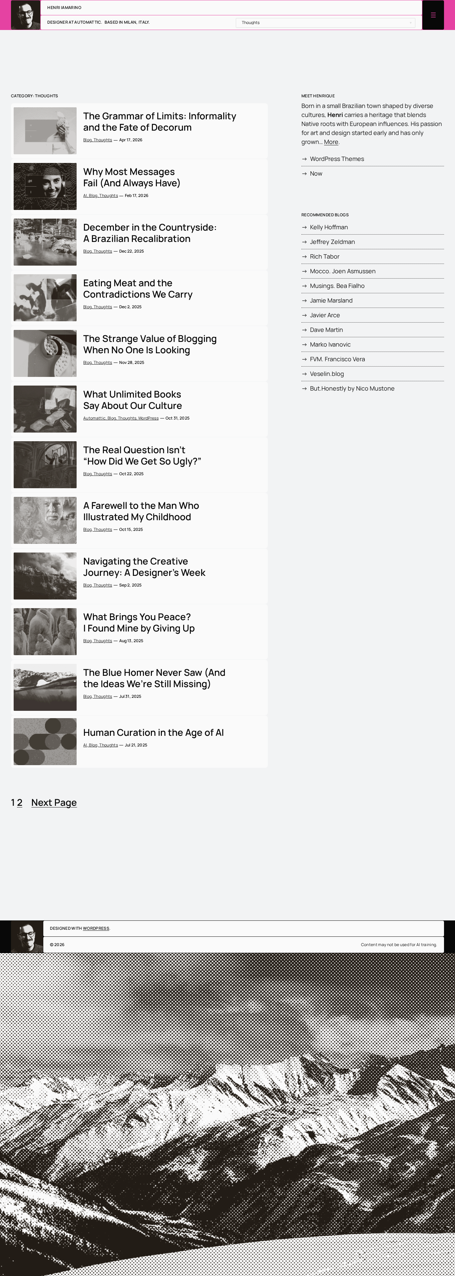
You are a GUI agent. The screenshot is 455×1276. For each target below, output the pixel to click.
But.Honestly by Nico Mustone (352, 388)
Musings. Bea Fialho (337, 286)
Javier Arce (325, 315)
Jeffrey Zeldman (332, 242)
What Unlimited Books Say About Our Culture (132, 400)
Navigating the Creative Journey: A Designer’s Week (144, 567)
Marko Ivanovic (330, 344)
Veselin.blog (327, 374)
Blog (87, 140)
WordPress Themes (337, 159)
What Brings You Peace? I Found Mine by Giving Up (139, 622)
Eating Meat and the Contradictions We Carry (138, 288)
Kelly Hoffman (329, 227)
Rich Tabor (324, 256)
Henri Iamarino (64, 7)
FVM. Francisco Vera (337, 359)
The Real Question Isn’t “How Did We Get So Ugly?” (142, 455)
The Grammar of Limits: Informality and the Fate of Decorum (159, 121)
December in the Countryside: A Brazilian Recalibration (150, 233)
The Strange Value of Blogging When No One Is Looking (150, 344)
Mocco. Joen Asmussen (343, 271)
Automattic (94, 418)
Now (316, 173)
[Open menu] (433, 15)
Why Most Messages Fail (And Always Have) (132, 177)
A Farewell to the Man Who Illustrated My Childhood (141, 511)
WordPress (148, 418)
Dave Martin (326, 330)
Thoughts (103, 140)
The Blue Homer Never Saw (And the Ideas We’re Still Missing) (154, 678)
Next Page (54, 802)
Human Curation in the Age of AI (153, 732)
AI (85, 195)
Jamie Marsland (331, 300)
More (331, 142)
